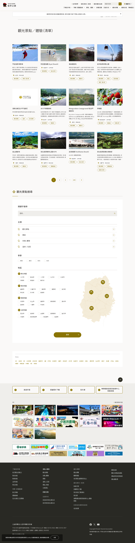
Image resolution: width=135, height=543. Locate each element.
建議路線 (15, 495)
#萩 (31, 363)
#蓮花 (59, 361)
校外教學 (75, 4)
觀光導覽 (115, 7)
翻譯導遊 (76, 475)
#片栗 (70, 361)
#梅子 (102, 361)
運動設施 (53, 166)
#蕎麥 (16, 363)
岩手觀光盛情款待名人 (80, 478)
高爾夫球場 (101, 170)
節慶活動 (99, 7)
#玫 (24, 361)
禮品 (108, 78)
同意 (55, 537)
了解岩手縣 (66, 7)
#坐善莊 (81, 361)
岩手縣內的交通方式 (49, 503)
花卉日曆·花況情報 (18, 498)
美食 (24, 235)
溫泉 (24, 118)
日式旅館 (31, 118)
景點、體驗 (89, 7)
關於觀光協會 (98, 4)
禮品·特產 (46, 484)
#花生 (112, 361)
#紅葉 (20, 361)
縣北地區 (15, 484)
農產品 (109, 123)
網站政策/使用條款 (117, 476)
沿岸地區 (15, 481)
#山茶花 (98, 361)
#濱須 (35, 363)
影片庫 (76, 495)
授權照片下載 (78, 489)
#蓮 (45, 361)
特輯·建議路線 (78, 7)
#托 (16, 361)
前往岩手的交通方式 (49, 500)
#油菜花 (75, 361)
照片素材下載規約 (79, 492)
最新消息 (124, 7)
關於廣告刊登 (119, 402)
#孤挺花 (65, 361)
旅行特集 (15, 492)
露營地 (80, 78)
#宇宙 (49, 361)
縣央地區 (15, 475)
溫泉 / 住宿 (26, 246)
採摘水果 (117, 123)
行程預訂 (45, 488)
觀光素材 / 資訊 (86, 4)
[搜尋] (120, 3)
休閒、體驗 (26, 241)
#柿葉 (27, 363)
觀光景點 (16, 78)
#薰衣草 (92, 361)
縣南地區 (15, 478)
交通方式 (106, 7)
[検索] (114, 213)
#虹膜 (107, 361)
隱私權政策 (114, 479)
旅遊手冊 (76, 486)
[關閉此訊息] (121, 14)
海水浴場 (53, 71)
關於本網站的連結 (116, 473)
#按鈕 (116, 361)
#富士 (86, 361)
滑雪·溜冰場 (26, 78)
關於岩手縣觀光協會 (18, 534)
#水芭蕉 (29, 361)
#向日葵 (34, 361)
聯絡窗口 (131, 7)
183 (74, 180)
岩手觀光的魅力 (17, 472)
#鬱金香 (22, 363)
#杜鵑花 (54, 361)
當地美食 (116, 78)
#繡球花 (40, 361)
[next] (81, 180)
